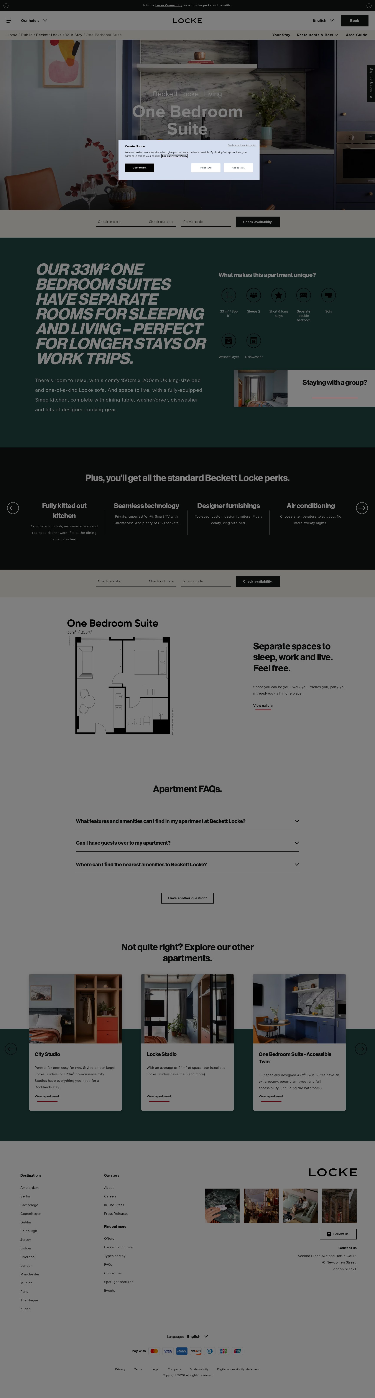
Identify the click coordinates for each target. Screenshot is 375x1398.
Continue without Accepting (242, 145)
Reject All (206, 167)
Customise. (140, 167)
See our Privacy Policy (174, 156)
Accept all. (238, 167)
